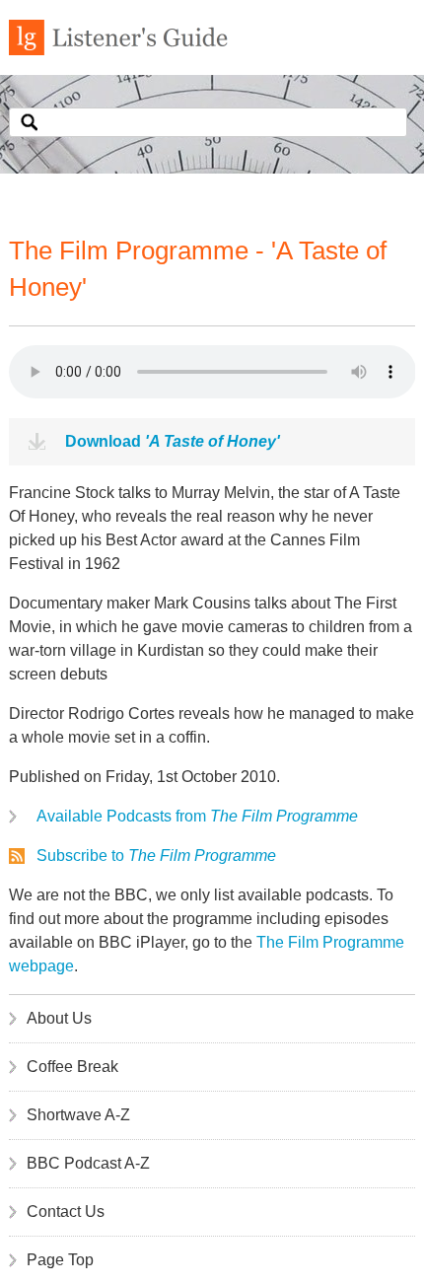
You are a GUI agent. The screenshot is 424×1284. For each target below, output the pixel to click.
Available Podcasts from (197, 816)
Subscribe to (156, 855)
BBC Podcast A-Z (88, 1163)
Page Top (60, 1259)
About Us (59, 1018)
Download (172, 441)
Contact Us (66, 1211)
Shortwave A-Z (78, 1114)
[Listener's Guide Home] (118, 49)
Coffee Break (72, 1066)
